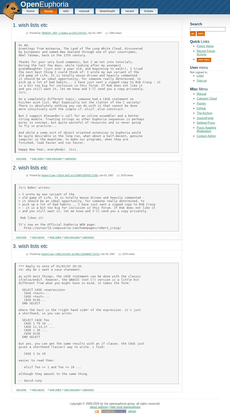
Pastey (201, 103)
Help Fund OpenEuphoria (125, 407)
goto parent (38, 237)
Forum (48, 11)
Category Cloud (207, 98)
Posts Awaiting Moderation (206, 129)
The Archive (204, 113)
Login (200, 75)
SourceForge (205, 118)
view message (54, 158)
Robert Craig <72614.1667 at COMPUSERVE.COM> (70, 175)
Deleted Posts (206, 122)
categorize (70, 158)
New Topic (204, 59)
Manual (84, 11)
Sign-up (202, 80)
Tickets (148, 11)
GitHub (201, 108)
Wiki (66, 11)
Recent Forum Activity (206, 52)
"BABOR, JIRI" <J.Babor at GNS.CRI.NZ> (64, 33)
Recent (129, 11)
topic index (38, 158)
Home (30, 11)
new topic (21, 158)
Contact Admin (206, 136)
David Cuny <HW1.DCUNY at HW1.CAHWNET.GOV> (70, 254)
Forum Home (205, 46)
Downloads (107, 11)
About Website (99, 407)
